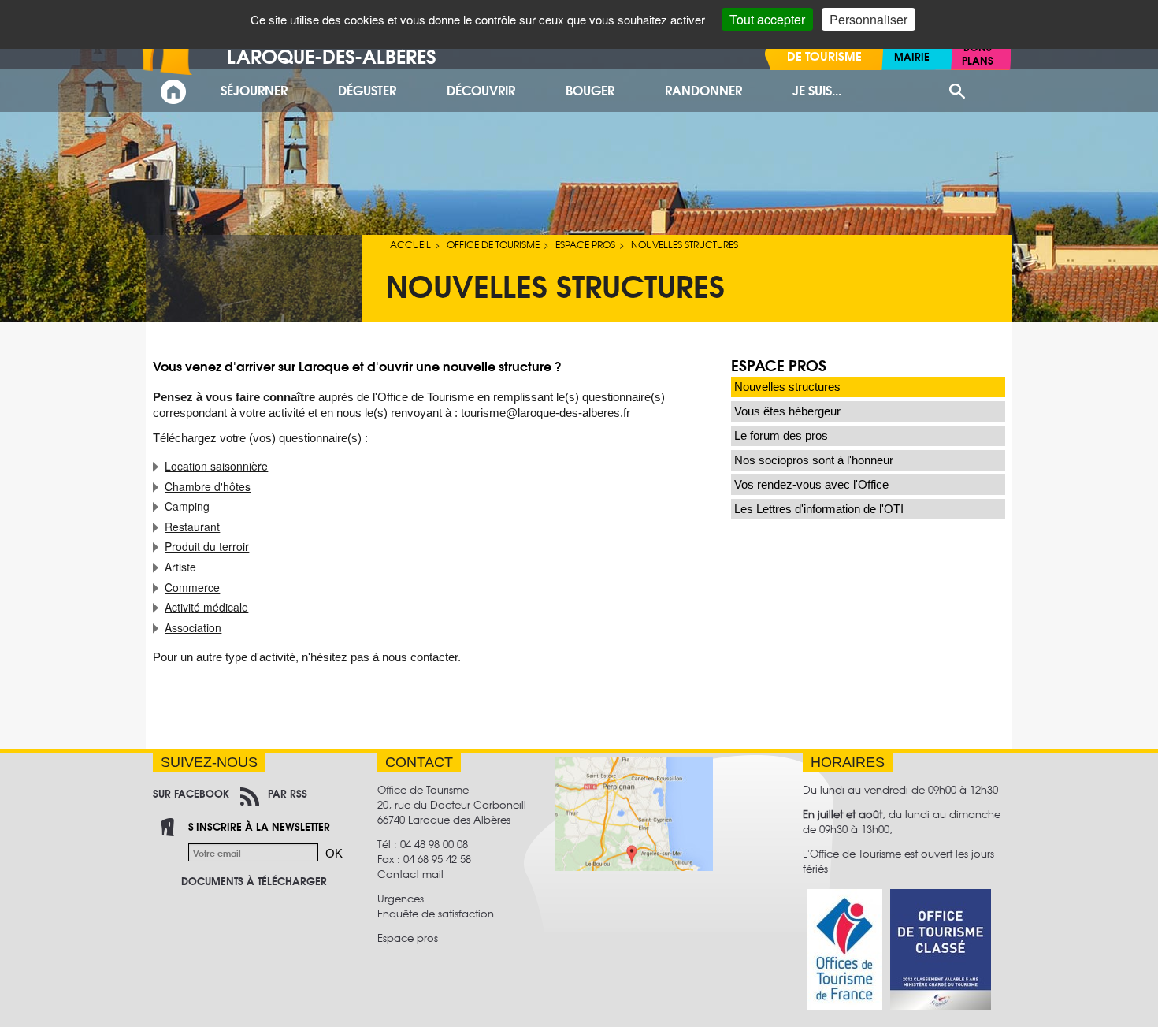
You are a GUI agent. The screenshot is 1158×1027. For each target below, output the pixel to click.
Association (193, 627)
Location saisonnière (216, 466)
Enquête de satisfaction (435, 913)
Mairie (912, 56)
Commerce (192, 587)
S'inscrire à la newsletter (259, 826)
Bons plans (977, 53)
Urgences (400, 898)
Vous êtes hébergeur (787, 411)
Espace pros (585, 244)
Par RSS (287, 793)
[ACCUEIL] (173, 92)
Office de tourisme (493, 244)
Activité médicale (206, 607)
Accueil (410, 244)
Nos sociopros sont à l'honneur (813, 460)
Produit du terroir (207, 546)
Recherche (957, 91)
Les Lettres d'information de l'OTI (819, 508)
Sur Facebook (191, 793)
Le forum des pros (781, 435)
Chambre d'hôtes (208, 486)
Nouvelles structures (787, 386)
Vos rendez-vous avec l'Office (811, 484)
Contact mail (410, 873)
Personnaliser (868, 19)
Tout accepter (767, 19)
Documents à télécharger (254, 880)
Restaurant (192, 526)
